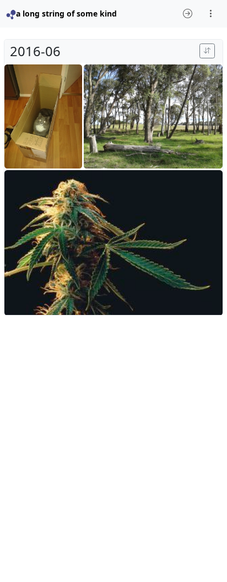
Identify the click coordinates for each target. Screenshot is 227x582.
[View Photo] (43, 116)
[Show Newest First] (207, 50)
